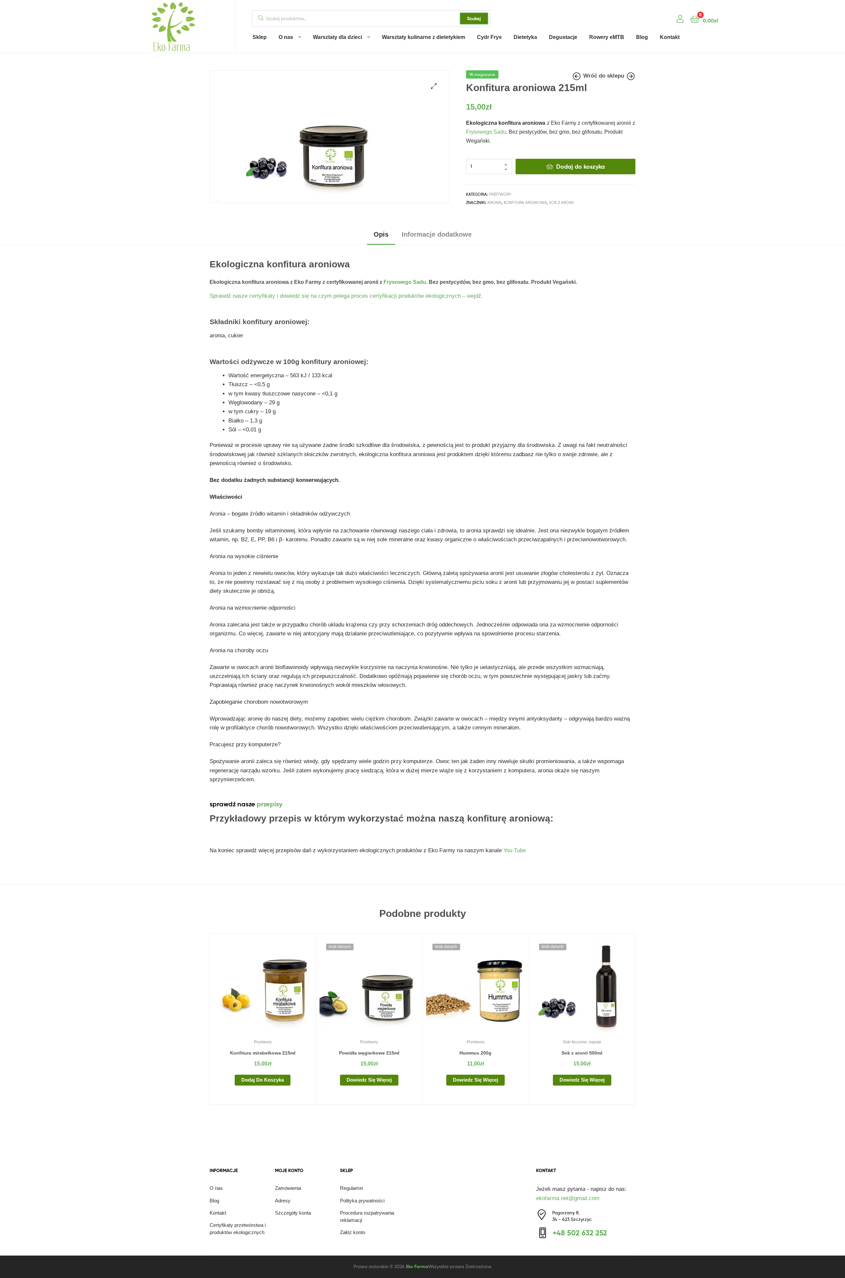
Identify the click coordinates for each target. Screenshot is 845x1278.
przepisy (270, 804)
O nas (286, 37)
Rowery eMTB (606, 37)
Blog (642, 37)
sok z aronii (561, 202)
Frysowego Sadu (486, 132)
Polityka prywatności (362, 1200)
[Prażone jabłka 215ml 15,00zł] (577, 76)
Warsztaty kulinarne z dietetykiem (423, 37)
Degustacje (563, 37)
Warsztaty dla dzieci (337, 37)
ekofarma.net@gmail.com (567, 1198)
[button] (433, 86)
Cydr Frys (489, 37)
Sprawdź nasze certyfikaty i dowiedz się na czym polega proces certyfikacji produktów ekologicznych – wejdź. (347, 296)
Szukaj (474, 18)
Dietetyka (525, 37)
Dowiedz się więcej (369, 1080)
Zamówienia (288, 1188)
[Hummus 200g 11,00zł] (630, 76)
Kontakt (670, 37)
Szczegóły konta (293, 1213)
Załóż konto (352, 1232)
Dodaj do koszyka (580, 166)
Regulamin (351, 1188)
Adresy (282, 1200)
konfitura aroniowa (525, 202)
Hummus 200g (475, 1053)
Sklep (260, 37)
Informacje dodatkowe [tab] (437, 234)
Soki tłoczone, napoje (582, 1042)
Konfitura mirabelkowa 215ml (262, 1053)
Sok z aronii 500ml (581, 1053)
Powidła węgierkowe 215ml (369, 1053)
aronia (494, 202)
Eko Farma (417, 1266)
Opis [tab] (381, 234)
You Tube (514, 850)
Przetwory (500, 194)
